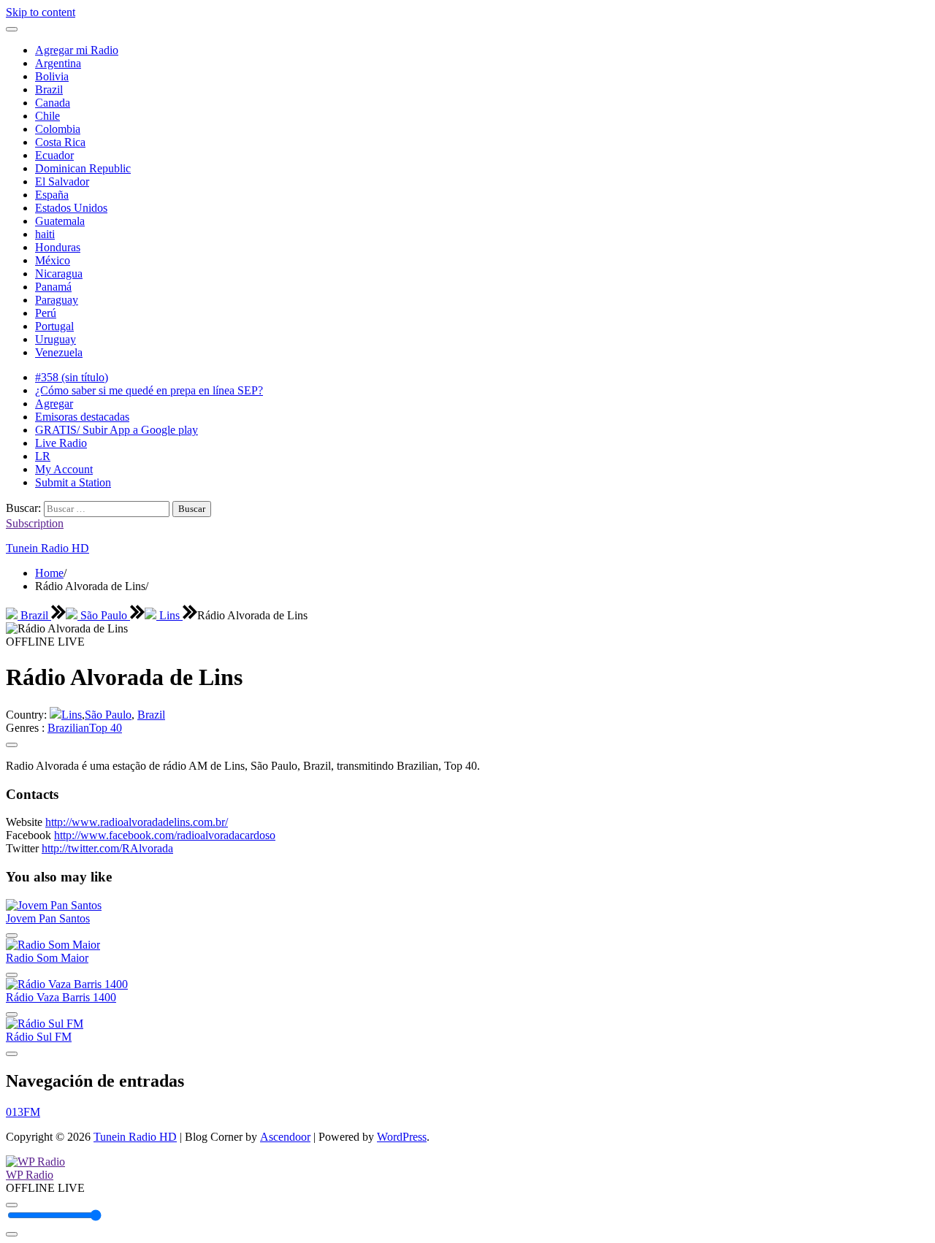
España (52, 194)
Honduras (57, 247)
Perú (45, 313)
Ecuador (54, 155)
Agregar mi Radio (76, 50)
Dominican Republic (83, 168)
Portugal (54, 326)
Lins (169, 615)
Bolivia (52, 76)
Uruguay (55, 339)
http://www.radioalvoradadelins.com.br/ (136, 822)
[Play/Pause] (12, 1205)
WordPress (402, 1137)
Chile (47, 116)
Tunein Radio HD (47, 548)
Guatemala (60, 221)
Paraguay (56, 300)
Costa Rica (60, 142)
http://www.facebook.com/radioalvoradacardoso (164, 835)
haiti (45, 234)
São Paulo (103, 615)
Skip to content (40, 12)
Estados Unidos (71, 208)
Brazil (49, 89)
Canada (52, 102)
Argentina (58, 63)
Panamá (53, 286)
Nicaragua (59, 273)
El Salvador (62, 181)
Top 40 (105, 728)
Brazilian (68, 728)
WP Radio (29, 1175)
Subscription (35, 523)
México (52, 260)
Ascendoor (285, 1137)
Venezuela (59, 352)
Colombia (57, 129)
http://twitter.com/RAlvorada (107, 848)
